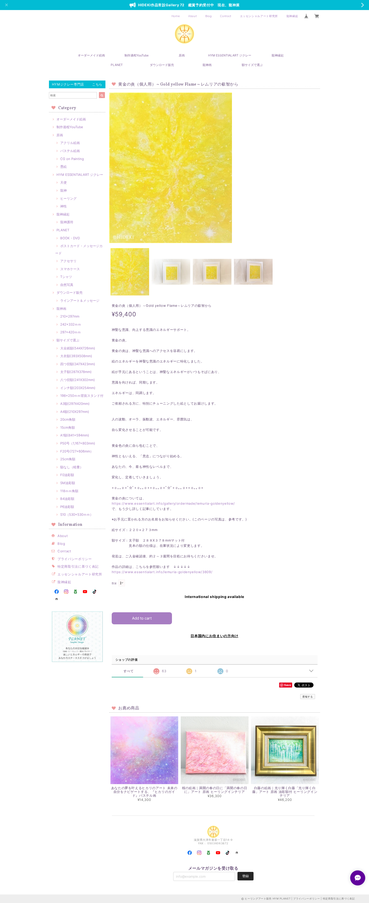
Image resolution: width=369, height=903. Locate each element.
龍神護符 (66, 222)
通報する (307, 696)
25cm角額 (67, 459)
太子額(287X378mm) (76, 372)
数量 (114, 583)
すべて (129, 671)
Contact (225, 16)
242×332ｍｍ (70, 324)
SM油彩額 (67, 483)
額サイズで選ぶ (252, 65)
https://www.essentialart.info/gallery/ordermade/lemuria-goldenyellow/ (173, 503)
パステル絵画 (70, 151)
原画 (182, 55)
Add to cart (142, 618)
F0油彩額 (67, 475)
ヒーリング (68, 198)
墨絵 (63, 167)
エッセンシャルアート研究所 (259, 16)
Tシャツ (66, 277)
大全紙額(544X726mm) (77, 348)
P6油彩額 (67, 507)
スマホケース (70, 269)
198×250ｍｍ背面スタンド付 (81, 396)
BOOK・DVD (70, 238)
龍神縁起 (292, 16)
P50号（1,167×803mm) (77, 443)
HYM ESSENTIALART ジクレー (229, 55)
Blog (208, 16)
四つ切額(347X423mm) (77, 364)
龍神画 (207, 65)
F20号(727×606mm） (76, 451)
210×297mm (69, 316)
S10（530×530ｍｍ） (76, 514)
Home (175, 16)
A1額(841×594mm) (74, 435)
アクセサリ (68, 261)
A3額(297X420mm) (75, 404)
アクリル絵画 (70, 143)
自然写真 (66, 285)
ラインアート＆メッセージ (79, 300)
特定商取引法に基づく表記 (78, 566)
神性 (63, 206)
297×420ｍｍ (70, 332)
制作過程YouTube (137, 55)
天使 (63, 182)
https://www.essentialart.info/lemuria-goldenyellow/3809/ (162, 572)
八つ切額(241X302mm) (77, 380)
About (192, 16)
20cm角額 (67, 419)
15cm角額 (67, 427)
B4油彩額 (67, 499)
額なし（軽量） (71, 467)
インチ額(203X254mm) (77, 388)
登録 (245, 876)
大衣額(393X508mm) (76, 356)
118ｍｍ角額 (69, 491)
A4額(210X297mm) (74, 412)
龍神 (63, 190)
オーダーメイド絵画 (91, 55)
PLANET (117, 65)
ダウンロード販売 (162, 65)
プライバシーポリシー (74, 559)
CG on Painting (72, 159)
